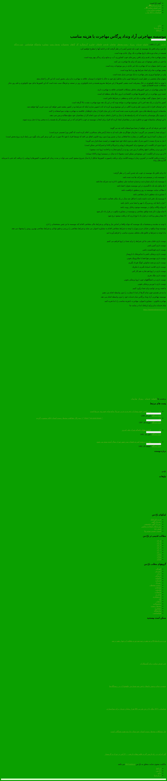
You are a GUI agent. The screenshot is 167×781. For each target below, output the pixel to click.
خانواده (145, 44)
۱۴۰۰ (159, 552)
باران (159, 574)
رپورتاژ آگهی (156, 522)
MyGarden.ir (130, 764)
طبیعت (106, 44)
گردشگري (83, 44)
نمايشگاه (37, 44)
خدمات (139, 44)
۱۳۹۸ (159, 557)
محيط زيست (55, 44)
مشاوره (45, 44)
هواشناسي (29, 44)
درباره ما (157, 28)
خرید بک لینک (156, 519)
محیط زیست (156, 606)
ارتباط (158, 30)
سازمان (134, 399)
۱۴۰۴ (159, 543)
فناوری (158, 594)
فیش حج (157, 529)
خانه (159, 26)
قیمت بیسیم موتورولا (152, 531)
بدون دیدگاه (18, 44)
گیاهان (72, 44)
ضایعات (158, 587)
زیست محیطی (155, 585)
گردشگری (157, 597)
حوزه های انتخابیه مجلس (151, 526)
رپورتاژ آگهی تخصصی (152, 524)
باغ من (163, 44)
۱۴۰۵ (159, 541)
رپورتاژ (132, 44)
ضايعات (113, 44)
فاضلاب (98, 44)
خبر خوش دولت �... (152, 8)
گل (77, 44)
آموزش (158, 571)
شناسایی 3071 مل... (153, 12)
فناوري (92, 44)
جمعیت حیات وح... (153, 10)
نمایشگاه (157, 611)
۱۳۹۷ (159, 559)
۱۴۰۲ (159, 548)
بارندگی (158, 576)
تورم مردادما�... (154, 5)
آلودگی (158, 569)
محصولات (65, 44)
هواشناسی (157, 613)
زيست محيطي (122, 44)
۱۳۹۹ (159, 555)
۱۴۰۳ (159, 545)
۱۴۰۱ (159, 550)
